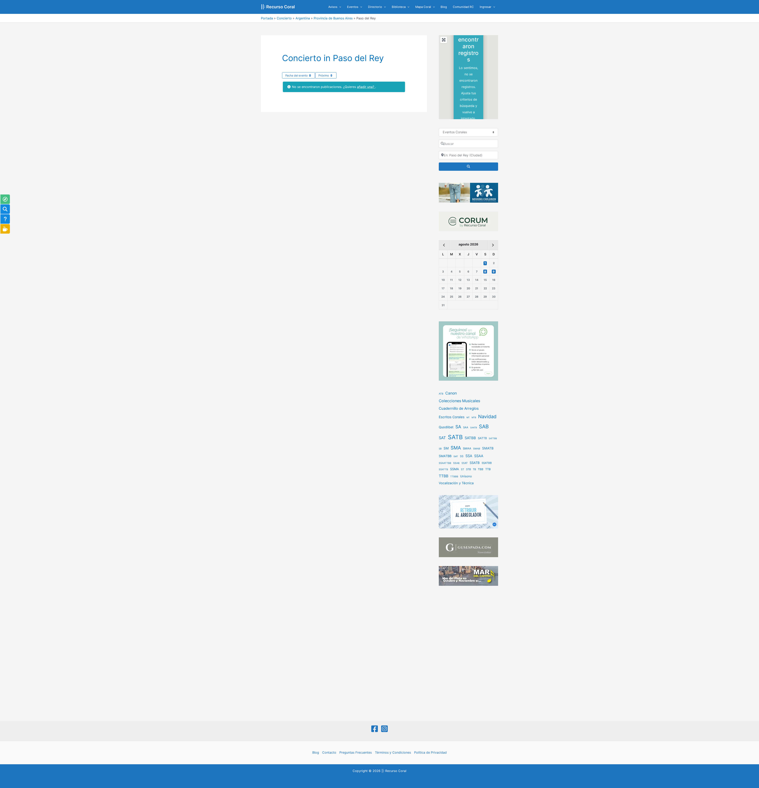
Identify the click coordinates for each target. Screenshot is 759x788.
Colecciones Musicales (459, 400)
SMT (455, 456)
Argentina (302, 18)
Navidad (487, 416)
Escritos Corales (451, 417)
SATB (455, 437)
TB (474, 469)
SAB (484, 426)
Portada (267, 18)
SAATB (473, 427)
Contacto (329, 752)
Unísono (466, 476)
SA (458, 426)
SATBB (470, 438)
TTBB (443, 476)
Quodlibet (446, 427)
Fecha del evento (296, 75)
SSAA (478, 456)
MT (468, 417)
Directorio (375, 7)
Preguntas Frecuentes (355, 752)
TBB (480, 469)
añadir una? (366, 87)
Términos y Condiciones (393, 752)
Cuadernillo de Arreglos (459, 408)
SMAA (467, 448)
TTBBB (454, 476)
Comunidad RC (463, 7)
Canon (451, 393)
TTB (488, 469)
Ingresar (485, 7)
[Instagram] (384, 728)
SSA (468, 456)
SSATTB (443, 469)
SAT (442, 437)
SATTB (482, 438)
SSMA (454, 469)
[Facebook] (374, 728)
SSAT (465, 462)
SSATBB (487, 462)
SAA (465, 427)
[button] (339, 7)
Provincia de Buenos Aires (333, 18)
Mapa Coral (423, 7)
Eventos (352, 7)
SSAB (456, 463)
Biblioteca (399, 7)
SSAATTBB (445, 463)
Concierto (284, 18)
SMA (456, 448)
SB (440, 448)
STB (468, 469)
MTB (474, 417)
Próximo (324, 75)
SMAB (476, 448)
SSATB (475, 463)
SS (462, 456)
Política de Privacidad (430, 752)
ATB (441, 393)
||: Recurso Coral (278, 6)
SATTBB (493, 438)
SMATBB (445, 456)
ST (462, 469)
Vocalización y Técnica (456, 483)
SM (446, 448)
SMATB (488, 448)
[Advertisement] (468, 654)
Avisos (332, 7)
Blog (444, 7)
